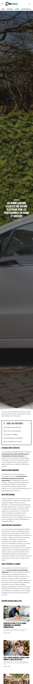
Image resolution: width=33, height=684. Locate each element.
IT (5, 641)
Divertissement (10, 675)
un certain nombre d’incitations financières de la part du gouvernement (14, 478)
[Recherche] (26, 3)
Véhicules (16, 200)
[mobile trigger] (3, 3)
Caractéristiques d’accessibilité (14, 438)
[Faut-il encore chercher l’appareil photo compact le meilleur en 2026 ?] (16, 648)
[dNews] (11, 3)
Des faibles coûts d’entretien (13, 427)
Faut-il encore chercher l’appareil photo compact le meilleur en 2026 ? (16, 659)
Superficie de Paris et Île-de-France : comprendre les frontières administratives (15, 625)
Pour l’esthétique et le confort (13, 441)
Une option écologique (11, 434)
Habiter (7, 607)
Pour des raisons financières (13, 431)
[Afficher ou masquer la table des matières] (26, 424)
